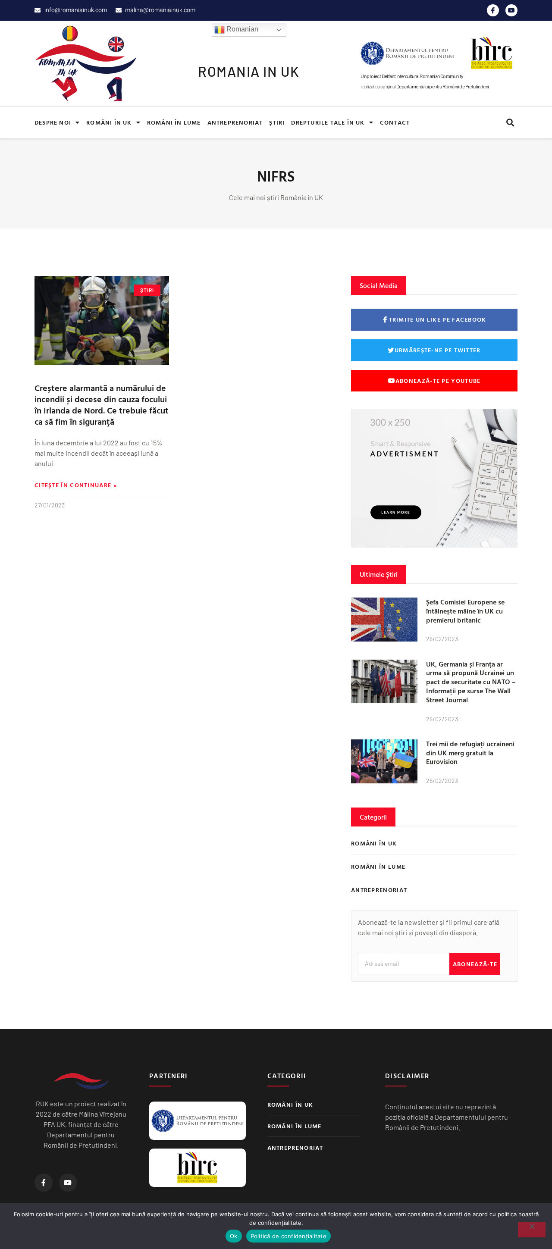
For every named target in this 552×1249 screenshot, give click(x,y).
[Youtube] (511, 10)
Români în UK (109, 122)
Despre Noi (52, 122)
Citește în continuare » (75, 485)
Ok (234, 1236)
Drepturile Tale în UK (327, 122)
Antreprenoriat (235, 122)
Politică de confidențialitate (288, 1236)
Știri (277, 122)
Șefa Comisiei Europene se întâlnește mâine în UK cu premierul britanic (465, 611)
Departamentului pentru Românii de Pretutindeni (442, 86)
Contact (395, 122)
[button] (510, 123)
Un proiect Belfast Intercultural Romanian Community (412, 76)
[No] (532, 1229)
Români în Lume (174, 122)
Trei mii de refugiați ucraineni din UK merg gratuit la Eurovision (470, 753)
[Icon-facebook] (493, 10)
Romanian (241, 29)
